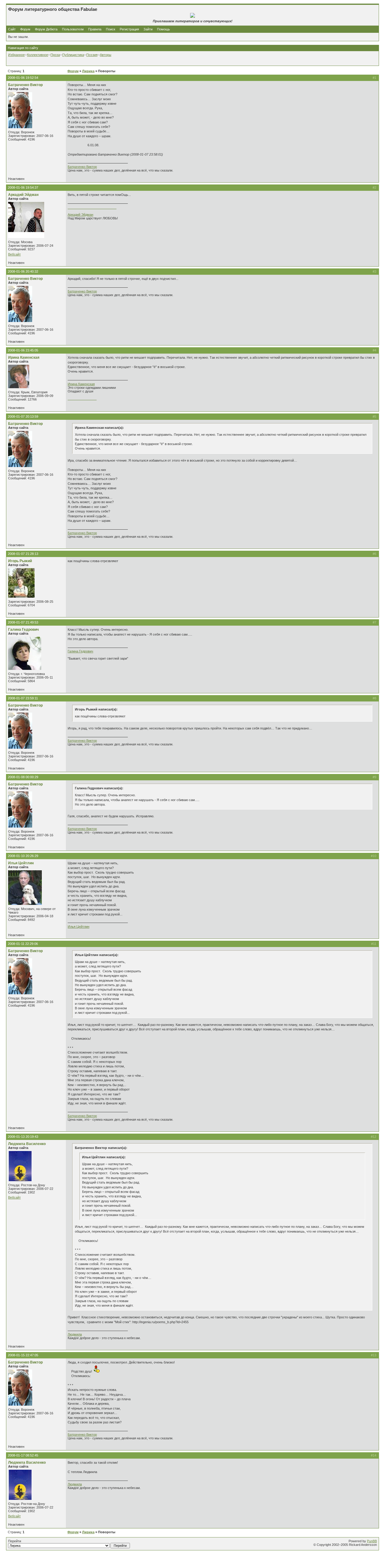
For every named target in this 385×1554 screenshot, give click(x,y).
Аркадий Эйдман (23, 195)
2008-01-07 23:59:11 (23, 698)
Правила (94, 29)
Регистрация (129, 29)
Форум (25, 29)
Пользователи (73, 29)
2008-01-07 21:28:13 (23, 554)
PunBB (372, 1541)
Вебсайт (14, 254)
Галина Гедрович (23, 629)
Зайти (147, 29)
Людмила (75, 1334)
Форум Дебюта (46, 29)
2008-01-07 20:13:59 (23, 416)
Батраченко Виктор (25, 85)
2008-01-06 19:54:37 (23, 187)
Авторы (105, 55)
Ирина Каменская (23, 357)
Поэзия (91, 55)
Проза (55, 55)
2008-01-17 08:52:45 (23, 1455)
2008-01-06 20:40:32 (23, 271)
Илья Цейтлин (21, 863)
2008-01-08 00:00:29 (23, 777)
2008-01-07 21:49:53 (23, 622)
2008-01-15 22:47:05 (23, 1355)
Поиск (110, 29)
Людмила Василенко (27, 1144)
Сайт (12, 29)
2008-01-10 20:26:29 (23, 856)
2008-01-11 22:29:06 (23, 944)
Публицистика (73, 55)
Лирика (88, 71)
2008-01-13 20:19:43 (23, 1136)
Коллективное (37, 55)
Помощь (163, 29)
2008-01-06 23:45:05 (23, 350)
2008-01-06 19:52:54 (23, 77)
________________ (82, 398)
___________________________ (92, 207)
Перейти (14, 1541)
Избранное (16, 55)
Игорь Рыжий (20, 561)
